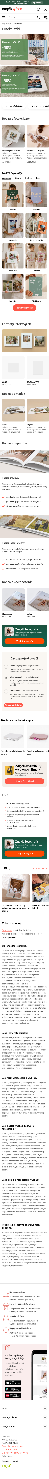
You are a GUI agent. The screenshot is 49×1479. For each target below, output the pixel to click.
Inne (38, 178)
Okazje (18, 178)
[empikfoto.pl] (12, 9)
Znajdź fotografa (24, 641)
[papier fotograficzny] (24, 526)
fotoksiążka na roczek (30, 934)
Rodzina (28, 178)
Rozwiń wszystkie (24, 308)
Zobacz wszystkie (40, 868)
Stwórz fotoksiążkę (13, 705)
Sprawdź (37, 3)
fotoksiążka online (9, 934)
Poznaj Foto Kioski (24, 781)
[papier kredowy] (24, 461)
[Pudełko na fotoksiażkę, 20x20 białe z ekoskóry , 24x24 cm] (13, 736)
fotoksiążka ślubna (23, 930)
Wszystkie (6, 178)
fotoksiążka (7, 930)
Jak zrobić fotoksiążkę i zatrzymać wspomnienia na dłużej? (15, 908)
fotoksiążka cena (9, 937)
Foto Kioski (7, 1456)
